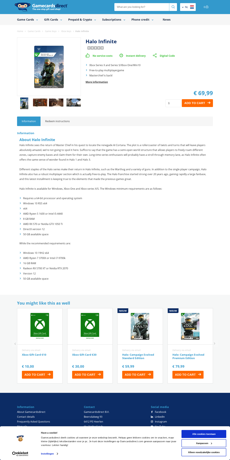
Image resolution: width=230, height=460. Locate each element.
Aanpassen (202, 443)
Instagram (160, 421)
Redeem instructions (57, 121)
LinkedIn (159, 416)
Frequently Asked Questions (33, 421)
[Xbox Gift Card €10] (39, 345)
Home (20, 31)
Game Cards (34, 31)
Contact (89, 407)
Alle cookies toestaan (204, 434)
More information (97, 82)
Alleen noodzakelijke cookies (204, 452)
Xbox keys (66, 31)
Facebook (160, 412)
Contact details (26, 416)
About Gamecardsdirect (31, 412)
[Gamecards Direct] (41, 7)
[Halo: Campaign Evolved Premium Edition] (190, 345)
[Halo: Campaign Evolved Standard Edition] (140, 345)
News (167, 19)
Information (29, 121)
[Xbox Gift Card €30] (90, 345)
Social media (160, 407)
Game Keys (51, 31)
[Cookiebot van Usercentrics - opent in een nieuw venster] (20, 454)
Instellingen (47, 453)
